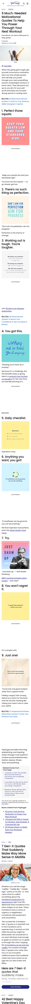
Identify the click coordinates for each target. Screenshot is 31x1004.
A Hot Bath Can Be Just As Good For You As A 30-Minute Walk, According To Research (16, 784)
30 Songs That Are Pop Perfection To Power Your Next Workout (16, 814)
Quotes (11, 9)
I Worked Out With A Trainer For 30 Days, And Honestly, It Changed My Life (17, 822)
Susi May (8, 66)
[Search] (23, 3)
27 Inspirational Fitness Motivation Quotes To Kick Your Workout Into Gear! (15, 714)
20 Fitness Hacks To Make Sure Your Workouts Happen (16, 830)
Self (10, 842)
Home (3, 9)
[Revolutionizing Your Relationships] (15, 3)
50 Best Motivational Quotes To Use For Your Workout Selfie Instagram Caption (15, 101)
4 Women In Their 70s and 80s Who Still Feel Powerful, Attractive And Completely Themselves (15, 775)
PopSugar (5, 41)
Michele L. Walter (7, 861)
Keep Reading (15, 987)
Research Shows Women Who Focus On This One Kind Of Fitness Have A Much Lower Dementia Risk (15, 792)
